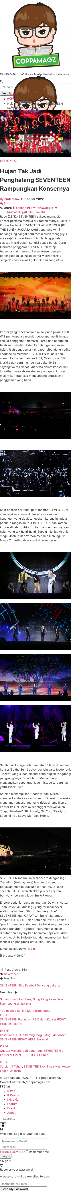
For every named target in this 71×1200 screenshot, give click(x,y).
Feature (12, 1104)
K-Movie (12, 1099)
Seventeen (11, 974)
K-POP (14, 160)
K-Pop (11, 1091)
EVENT (5, 160)
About (11, 1112)
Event (11, 1108)
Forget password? (12, 1151)
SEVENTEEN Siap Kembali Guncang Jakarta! (30, 985)
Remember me (39, 1151)
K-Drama (13, 1095)
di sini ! (32, 948)
